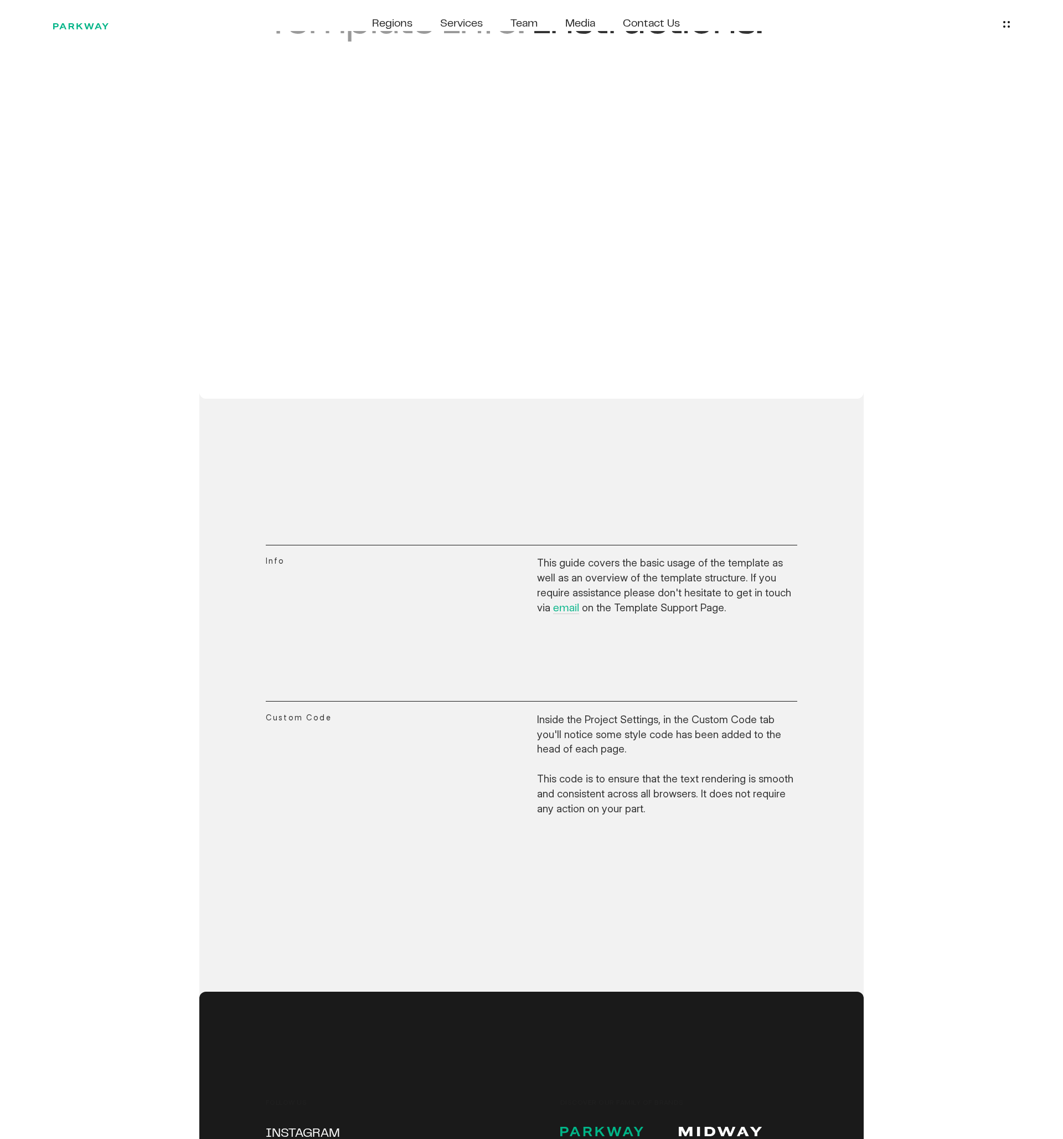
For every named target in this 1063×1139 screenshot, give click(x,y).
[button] (1006, 24)
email (566, 609)
